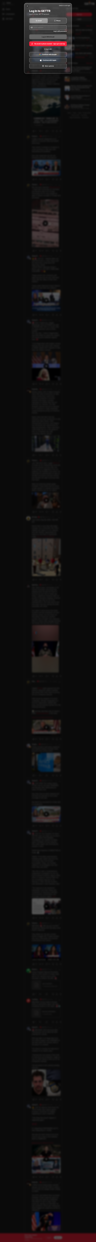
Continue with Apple (49, 60)
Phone (58, 20)
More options (49, 66)
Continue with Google (49, 54)
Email (40, 20)
